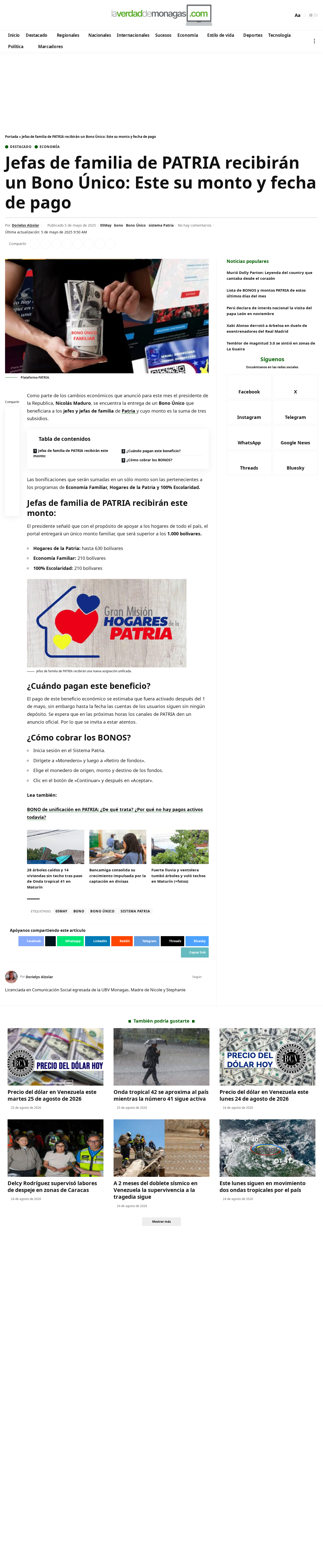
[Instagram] (30, 15)
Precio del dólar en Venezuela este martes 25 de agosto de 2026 (52, 1095)
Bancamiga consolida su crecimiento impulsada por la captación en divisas (117, 875)
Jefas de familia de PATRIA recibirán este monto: (70, 453)
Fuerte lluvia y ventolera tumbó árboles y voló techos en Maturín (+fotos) (178, 875)
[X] (16, 15)
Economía (50, 146)
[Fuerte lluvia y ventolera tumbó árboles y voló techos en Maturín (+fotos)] (180, 847)
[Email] (12, 510)
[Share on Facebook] (35, 244)
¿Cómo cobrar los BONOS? (149, 459)
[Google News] (23, 15)
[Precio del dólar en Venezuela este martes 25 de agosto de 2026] (55, 1057)
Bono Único (136, 225)
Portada (11, 136)
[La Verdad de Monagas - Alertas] (161, 15)
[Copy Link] (110, 244)
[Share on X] (45, 244)
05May (106, 225)
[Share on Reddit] (78, 244)
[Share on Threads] (100, 244)
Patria (129, 411)
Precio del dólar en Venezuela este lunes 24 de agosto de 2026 (264, 1095)
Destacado (21, 146)
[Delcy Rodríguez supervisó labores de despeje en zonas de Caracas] (55, 1148)
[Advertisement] (161, 89)
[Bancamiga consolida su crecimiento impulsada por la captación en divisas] (118, 847)
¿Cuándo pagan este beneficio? (153, 450)
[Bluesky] (57, 15)
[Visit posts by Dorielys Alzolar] (11, 977)
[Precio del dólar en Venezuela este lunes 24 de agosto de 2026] (267, 1057)
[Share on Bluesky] (12, 498)
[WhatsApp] (43, 15)
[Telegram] (37, 15)
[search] (288, 15)
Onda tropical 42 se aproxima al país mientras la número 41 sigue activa (161, 1095)
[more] (314, 41)
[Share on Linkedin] (67, 244)
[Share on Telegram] (89, 244)
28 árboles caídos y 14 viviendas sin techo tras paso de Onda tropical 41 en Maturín (54, 878)
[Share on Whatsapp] (56, 244)
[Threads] (50, 15)
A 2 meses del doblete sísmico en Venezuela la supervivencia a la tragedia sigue (156, 1190)
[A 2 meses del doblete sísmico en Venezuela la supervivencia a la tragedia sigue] (161, 1148)
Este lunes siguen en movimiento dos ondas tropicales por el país (263, 1186)
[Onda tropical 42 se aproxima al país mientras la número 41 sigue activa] (161, 1057)
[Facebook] (9, 15)
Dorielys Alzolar (25, 225)
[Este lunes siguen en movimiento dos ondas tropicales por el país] (267, 1148)
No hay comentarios (194, 225)
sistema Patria (161, 225)
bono (118, 225)
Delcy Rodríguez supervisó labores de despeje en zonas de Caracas (52, 1186)
